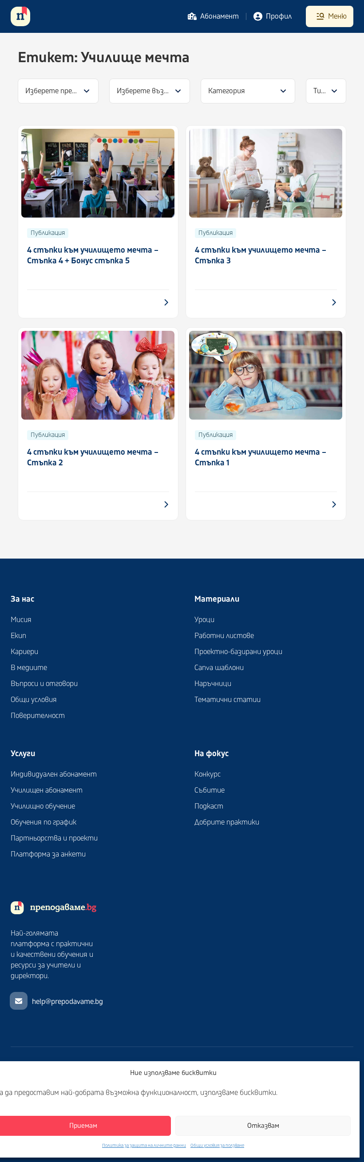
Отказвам (263, 1126)
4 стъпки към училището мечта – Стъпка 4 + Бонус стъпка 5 (92, 255)
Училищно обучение (43, 806)
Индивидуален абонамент (54, 774)
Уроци (204, 619)
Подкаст (208, 806)
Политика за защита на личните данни (144, 1145)
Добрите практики (226, 822)
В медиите (29, 667)
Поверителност (38, 715)
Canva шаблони (219, 667)
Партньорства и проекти (54, 838)
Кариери (24, 651)
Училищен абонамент (47, 790)
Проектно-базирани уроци (238, 651)
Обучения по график (43, 822)
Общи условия (34, 699)
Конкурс (207, 774)
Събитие (209, 790)
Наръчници (212, 683)
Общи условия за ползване (217, 1145)
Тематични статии (227, 699)
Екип (18, 635)
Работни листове (224, 635)
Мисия (21, 619)
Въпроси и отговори (44, 683)
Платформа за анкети (48, 854)
